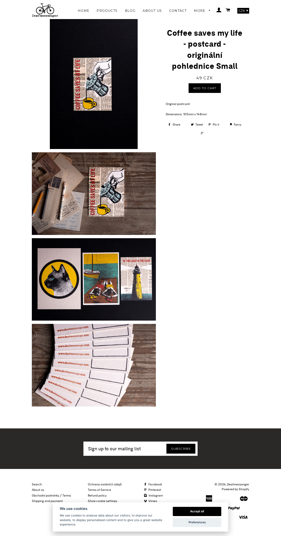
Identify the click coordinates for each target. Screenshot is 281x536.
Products (107, 11)
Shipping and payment (47, 501)
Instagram (155, 495)
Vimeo (152, 501)
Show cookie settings (102, 501)
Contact (178, 11)
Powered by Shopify (235, 489)
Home (84, 11)
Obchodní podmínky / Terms (51, 495)
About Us (152, 11)
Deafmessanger (238, 484)
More (200, 11)
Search (37, 484)
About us (38, 490)
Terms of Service (99, 490)
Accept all (197, 511)
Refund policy (97, 495)
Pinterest (154, 490)
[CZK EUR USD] (243, 11)
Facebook (155, 484)
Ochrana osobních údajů (105, 484)
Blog (130, 11)
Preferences (197, 522)
